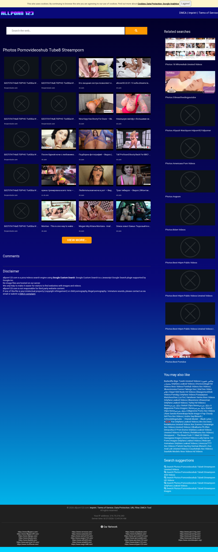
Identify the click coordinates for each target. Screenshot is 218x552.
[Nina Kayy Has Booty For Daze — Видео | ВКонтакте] (96, 114)
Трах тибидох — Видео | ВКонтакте (133, 190)
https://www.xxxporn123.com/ (82, 538)
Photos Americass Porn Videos (180, 163)
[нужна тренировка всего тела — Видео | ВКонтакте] (58, 185)
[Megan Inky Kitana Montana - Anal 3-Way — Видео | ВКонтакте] (96, 221)
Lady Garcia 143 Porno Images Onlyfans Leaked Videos (188, 439)
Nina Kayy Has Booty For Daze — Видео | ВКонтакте (103, 119)
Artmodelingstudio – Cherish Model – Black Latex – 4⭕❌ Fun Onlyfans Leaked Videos (188, 420)
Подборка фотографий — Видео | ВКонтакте (101, 154)
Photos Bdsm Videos (175, 229)
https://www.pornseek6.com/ (136, 538)
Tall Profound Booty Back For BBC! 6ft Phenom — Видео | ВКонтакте (148, 154)
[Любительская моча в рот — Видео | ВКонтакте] (96, 185)
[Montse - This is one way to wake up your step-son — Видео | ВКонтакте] (58, 221)
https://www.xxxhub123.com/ (82, 536)
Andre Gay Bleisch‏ (192, 416)
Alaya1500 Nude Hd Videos (182, 392)
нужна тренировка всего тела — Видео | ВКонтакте (66, 190)
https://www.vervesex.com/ (82, 532)
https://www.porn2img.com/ (190, 534)
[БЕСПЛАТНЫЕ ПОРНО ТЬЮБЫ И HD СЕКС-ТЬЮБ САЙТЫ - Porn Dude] (21, 78)
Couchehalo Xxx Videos (200, 448)
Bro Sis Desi (205, 421)
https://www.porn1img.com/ (190, 532)
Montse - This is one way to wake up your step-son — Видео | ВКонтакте (75, 226)
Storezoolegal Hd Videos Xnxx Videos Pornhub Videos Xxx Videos (188, 385)
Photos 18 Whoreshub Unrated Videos (183, 64)
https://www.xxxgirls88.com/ (82, 544)
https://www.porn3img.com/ (190, 536)
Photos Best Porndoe (175, 361)
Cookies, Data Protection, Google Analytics (158, 3)
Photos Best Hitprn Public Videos (181, 262)
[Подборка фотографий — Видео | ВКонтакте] (96, 149)
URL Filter (135, 507)
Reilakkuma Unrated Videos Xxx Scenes (183, 424)
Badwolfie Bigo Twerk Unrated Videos (182, 381)
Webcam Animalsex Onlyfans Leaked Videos (187, 442)
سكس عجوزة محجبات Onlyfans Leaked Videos (188, 382)
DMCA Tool (145, 507)
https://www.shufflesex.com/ (28, 544)
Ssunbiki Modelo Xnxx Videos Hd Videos (183, 451)
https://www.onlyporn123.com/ (136, 544)
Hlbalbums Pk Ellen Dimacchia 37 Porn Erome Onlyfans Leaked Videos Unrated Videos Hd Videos (187, 430)
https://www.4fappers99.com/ (28, 534)
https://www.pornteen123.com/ (136, 540)
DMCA (182, 12)
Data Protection (122, 507)
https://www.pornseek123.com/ (136, 536)
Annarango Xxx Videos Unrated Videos (189, 425)
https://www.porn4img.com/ (190, 538)
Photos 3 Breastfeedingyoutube (180, 97)
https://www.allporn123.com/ (136, 542)
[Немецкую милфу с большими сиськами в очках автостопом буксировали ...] (133, 114)
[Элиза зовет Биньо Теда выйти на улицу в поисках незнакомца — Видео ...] (133, 221)
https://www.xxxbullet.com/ (82, 534)
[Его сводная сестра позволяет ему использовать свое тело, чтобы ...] (96, 78)
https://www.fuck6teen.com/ (136, 534)
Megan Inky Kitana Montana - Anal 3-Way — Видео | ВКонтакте (108, 226)
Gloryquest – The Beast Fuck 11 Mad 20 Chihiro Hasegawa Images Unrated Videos (186, 436)
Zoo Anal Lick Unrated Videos (187, 447)
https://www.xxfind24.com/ (82, 540)
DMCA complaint (27, 293)
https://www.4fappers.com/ (28, 532)
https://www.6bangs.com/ (28, 536)
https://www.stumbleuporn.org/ (190, 540)
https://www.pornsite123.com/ (28, 542)
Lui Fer (182, 397)
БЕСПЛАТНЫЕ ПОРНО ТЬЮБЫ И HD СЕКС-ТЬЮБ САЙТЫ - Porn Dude (38, 83)
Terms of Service (208, 12)
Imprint (192, 12)
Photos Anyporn (173, 196)
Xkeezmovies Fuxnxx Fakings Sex (180, 389)
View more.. (76, 240)
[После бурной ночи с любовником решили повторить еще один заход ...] (58, 149)
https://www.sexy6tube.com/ (136, 532)
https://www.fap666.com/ (28, 540)
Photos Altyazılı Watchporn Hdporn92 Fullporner (188, 130)
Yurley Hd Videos (196, 402)
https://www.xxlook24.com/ (82, 542)
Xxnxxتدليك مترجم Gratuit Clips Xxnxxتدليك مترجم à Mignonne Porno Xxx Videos (189, 409)
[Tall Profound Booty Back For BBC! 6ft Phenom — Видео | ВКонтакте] (133, 149)
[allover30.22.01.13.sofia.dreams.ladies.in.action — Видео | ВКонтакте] (133, 78)
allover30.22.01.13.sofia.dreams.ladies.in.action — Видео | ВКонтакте (149, 83)
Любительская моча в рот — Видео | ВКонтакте (102, 190)
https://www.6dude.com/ (28, 538)
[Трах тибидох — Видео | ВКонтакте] (133, 185)
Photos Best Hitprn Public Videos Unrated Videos (188, 295)
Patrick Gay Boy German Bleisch (191, 446)
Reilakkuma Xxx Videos (202, 432)
